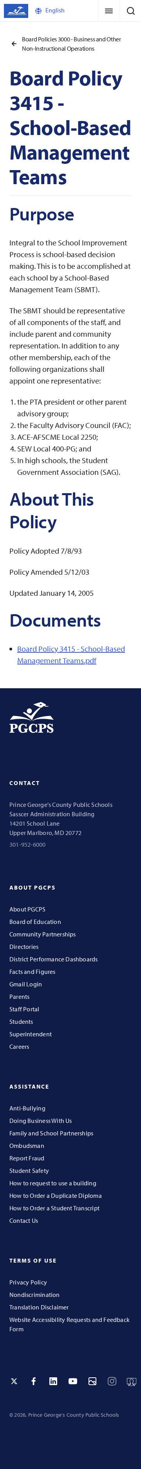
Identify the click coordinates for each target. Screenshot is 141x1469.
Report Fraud (27, 1158)
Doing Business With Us (40, 1120)
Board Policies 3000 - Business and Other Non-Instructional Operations (71, 43)
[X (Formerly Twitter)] (14, 1381)
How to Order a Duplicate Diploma (55, 1195)
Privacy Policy (28, 1282)
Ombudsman (26, 1145)
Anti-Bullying (27, 1108)
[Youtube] (73, 1381)
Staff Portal (24, 1009)
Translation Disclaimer (39, 1307)
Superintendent (30, 1034)
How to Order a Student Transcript (54, 1208)
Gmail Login (25, 984)
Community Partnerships (42, 934)
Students (21, 1021)
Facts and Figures (32, 971)
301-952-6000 (27, 844)
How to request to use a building (52, 1183)
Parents (19, 996)
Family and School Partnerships (51, 1133)
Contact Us (23, 1220)
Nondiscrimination (34, 1294)
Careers (19, 1046)
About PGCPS (27, 909)
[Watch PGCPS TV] (131, 1381)
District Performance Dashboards (53, 959)
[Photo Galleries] (92, 1381)
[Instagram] (112, 1381)
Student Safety (29, 1170)
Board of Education (35, 921)
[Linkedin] (53, 1381)
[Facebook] (33, 1381)
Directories (23, 946)
